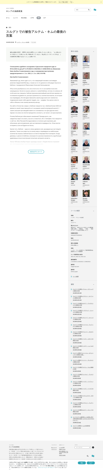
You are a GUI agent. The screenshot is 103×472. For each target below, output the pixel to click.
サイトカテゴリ (79, 447)
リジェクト (90, 463)
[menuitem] (8, 18)
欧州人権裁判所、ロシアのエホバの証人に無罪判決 (63, 452)
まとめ (34, 42)
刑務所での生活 (62, 449)
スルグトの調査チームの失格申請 (81, 426)
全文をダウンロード (36, 151)
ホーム (8, 18)
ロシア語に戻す (63, 2)
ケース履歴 (76, 276)
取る (82, 463)
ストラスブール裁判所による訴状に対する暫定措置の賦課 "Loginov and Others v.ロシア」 (83, 418)
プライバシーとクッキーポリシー (46, 467)
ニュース (15, 18)
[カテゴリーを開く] (93, 447)
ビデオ (32, 18)
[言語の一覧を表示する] (72, 2)
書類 (39, 18)
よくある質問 (61, 447)
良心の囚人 (24, 18)
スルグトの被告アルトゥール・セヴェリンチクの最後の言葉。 (83, 353)
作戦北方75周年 (62, 455)
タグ (44, 18)
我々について (54, 447)
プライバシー (54, 449)
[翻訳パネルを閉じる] (101, 2)
